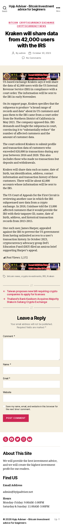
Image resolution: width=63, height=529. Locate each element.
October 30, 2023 (42, 53)
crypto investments (31, 276)
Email (6, 378)
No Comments (33, 57)
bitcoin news (13, 276)
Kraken (50, 276)
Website (7, 392)
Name (7, 364)
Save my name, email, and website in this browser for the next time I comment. (32, 408)
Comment (9, 336)
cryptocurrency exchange (36, 22)
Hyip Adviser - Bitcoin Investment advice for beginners (31, 8)
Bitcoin (13, 22)
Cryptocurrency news (31, 26)
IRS (44, 276)
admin (22, 53)
